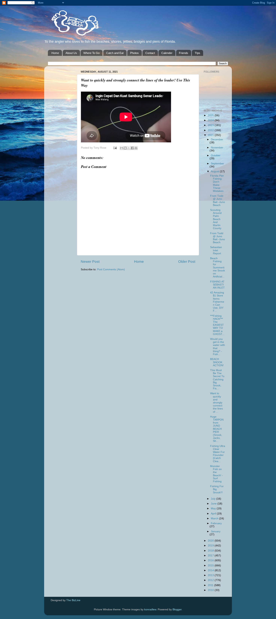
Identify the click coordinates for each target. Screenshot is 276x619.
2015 (211, 565)
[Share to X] (129, 148)
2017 (211, 555)
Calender (166, 53)
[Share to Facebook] (132, 148)
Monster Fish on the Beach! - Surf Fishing (216, 474)
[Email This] (122, 148)
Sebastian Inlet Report (216, 250)
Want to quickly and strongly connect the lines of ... (216, 402)
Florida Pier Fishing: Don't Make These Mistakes (217, 183)
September (217, 163)
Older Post (186, 262)
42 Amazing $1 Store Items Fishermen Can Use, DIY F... (217, 301)
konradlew (150, 609)
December (217, 139)
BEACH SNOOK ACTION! (217, 362)
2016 (211, 560)
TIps (197, 53)
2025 (211, 115)
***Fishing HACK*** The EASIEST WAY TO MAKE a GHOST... (217, 325)
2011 (211, 585)
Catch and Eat (115, 53)
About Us (71, 53)
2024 (211, 120)
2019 (211, 545)
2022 (211, 130)
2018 (211, 550)
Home (55, 53)
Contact (150, 53)
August (215, 171)
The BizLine (73, 600)
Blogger (177, 609)
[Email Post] (115, 147)
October (215, 155)
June (214, 503)
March (215, 518)
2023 (211, 125)
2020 (211, 540)
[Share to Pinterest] (136, 148)
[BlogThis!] (125, 148)
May (214, 508)
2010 (211, 590)
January (215, 531)
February (216, 523)
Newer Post (90, 262)
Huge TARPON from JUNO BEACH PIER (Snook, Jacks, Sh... (217, 429)
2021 (211, 135)
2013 (211, 575)
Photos (134, 53)
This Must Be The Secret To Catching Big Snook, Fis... (217, 379)
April (214, 513)
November (217, 147)
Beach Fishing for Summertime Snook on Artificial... (217, 267)
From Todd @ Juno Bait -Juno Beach (217, 200)
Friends (183, 53)
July (213, 498)
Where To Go (91, 53)
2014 (211, 570)
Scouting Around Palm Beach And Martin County (216, 219)
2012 (211, 580)
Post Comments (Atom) (111, 269)
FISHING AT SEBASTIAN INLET (217, 284)
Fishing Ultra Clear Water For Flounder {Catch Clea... (217, 454)
